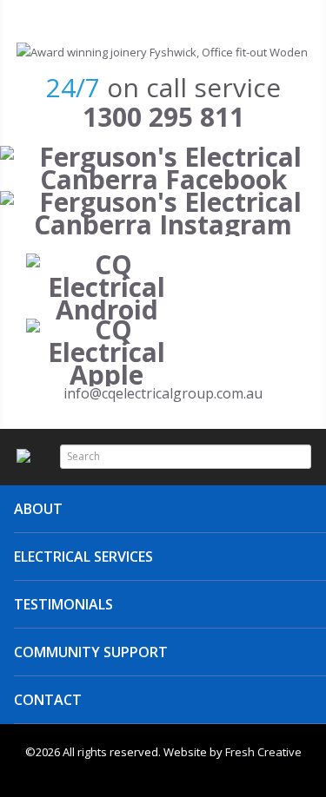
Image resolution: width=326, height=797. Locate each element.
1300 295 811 (163, 117)
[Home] (163, 52)
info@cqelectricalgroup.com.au (163, 393)
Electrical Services (83, 556)
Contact (48, 699)
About (38, 508)
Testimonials (63, 604)
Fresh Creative (263, 752)
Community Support (91, 652)
